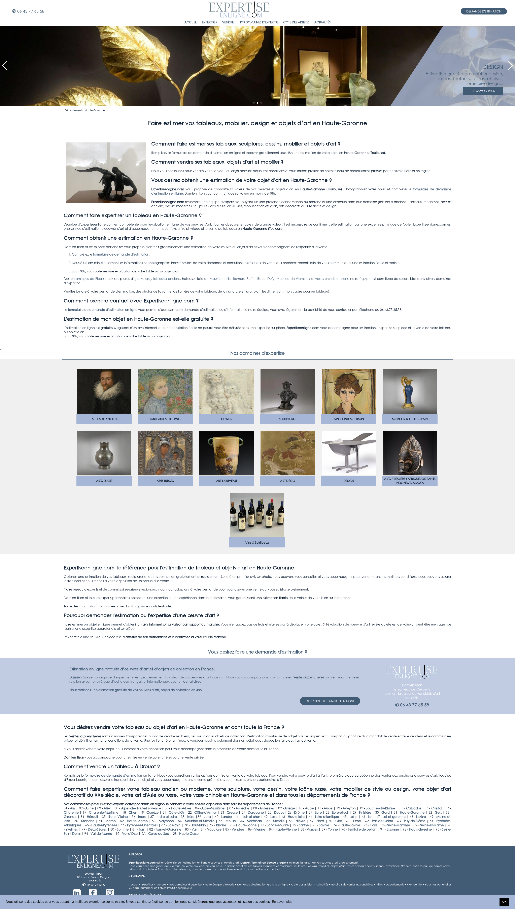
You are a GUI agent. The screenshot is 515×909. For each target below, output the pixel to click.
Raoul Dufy (265, 278)
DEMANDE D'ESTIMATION (483, 11)
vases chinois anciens (331, 278)
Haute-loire (296, 816)
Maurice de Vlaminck (293, 278)
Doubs (279, 812)
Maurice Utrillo (220, 278)
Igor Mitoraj (142, 278)
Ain (72, 808)
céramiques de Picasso (88, 278)
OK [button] (504, 901)
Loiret (353, 816)
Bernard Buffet (244, 278)
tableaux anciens (166, 278)
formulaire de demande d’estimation (113, 775)
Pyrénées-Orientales (142, 825)
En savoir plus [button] (282, 901)
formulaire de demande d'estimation (121, 254)
